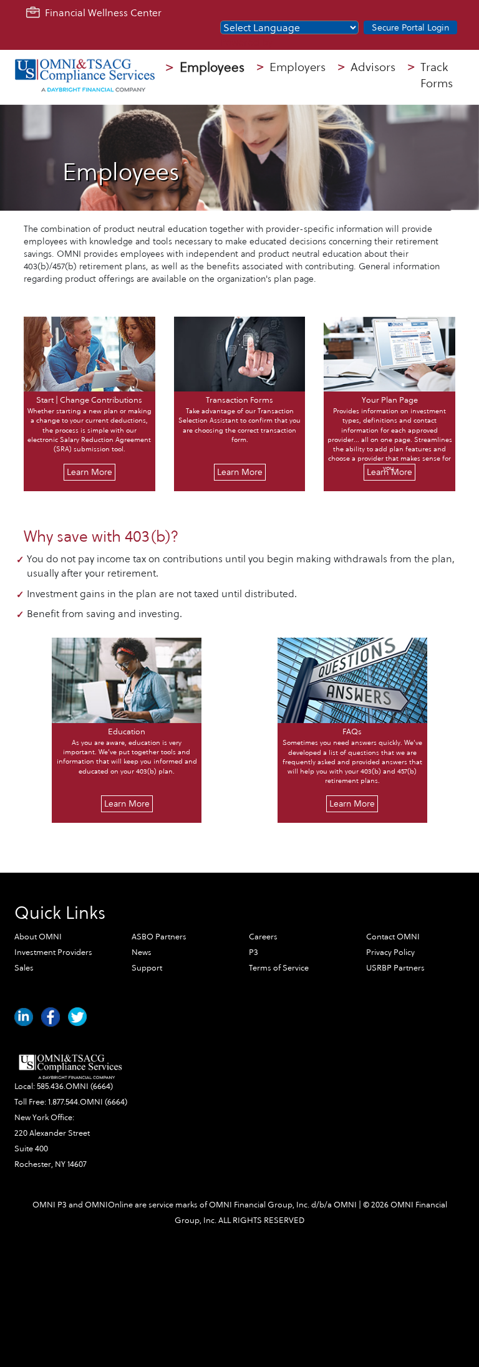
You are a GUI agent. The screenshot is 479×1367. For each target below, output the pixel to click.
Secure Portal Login (410, 27)
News (142, 952)
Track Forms (430, 75)
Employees (205, 67)
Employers (291, 67)
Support (147, 968)
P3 (253, 952)
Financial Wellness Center (101, 13)
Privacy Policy (390, 952)
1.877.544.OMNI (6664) (87, 1102)
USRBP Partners (395, 968)
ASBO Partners (159, 937)
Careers (263, 937)
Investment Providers (53, 952)
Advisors (366, 67)
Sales (24, 968)
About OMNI (38, 937)
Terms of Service (279, 968)
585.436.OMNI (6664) (75, 1086)
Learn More (89, 472)
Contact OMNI (393, 937)
